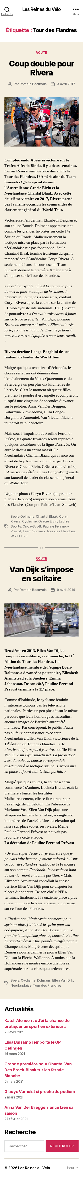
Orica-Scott (32, 526)
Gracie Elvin (47, 521)
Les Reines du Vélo (41, 9)
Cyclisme (29, 521)
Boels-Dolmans (22, 516)
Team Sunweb (34, 531)
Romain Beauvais (33, 84)
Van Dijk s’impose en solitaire (41, 574)
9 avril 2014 (66, 590)
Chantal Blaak (47, 516)
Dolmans (44, 980)
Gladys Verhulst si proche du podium (39, 1091)
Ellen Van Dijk (62, 980)
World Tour (19, 536)
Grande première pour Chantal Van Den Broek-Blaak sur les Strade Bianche (37, 1070)
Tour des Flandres (60, 531)
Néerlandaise (21, 985)
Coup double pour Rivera (41, 68)
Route (41, 52)
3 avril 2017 (66, 84)
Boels (15, 980)
